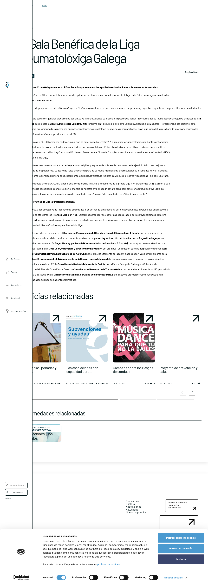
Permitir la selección (180, 548)
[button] (40, 350)
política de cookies (108, 564)
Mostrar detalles (173, 577)
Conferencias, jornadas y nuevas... (38, 370)
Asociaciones (16, 285)
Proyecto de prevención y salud (179, 370)
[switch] (93, 577)
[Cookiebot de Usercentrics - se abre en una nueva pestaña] (21, 577)
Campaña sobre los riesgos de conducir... (133, 370)
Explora (14, 272)
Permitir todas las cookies (181, 537)
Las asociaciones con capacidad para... (82, 370)
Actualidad (15, 298)
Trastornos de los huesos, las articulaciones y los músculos (36, 428)
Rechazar (181, 559)
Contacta (8, 498)
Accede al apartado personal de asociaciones (177, 505)
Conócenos (15, 259)
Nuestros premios (18, 311)
